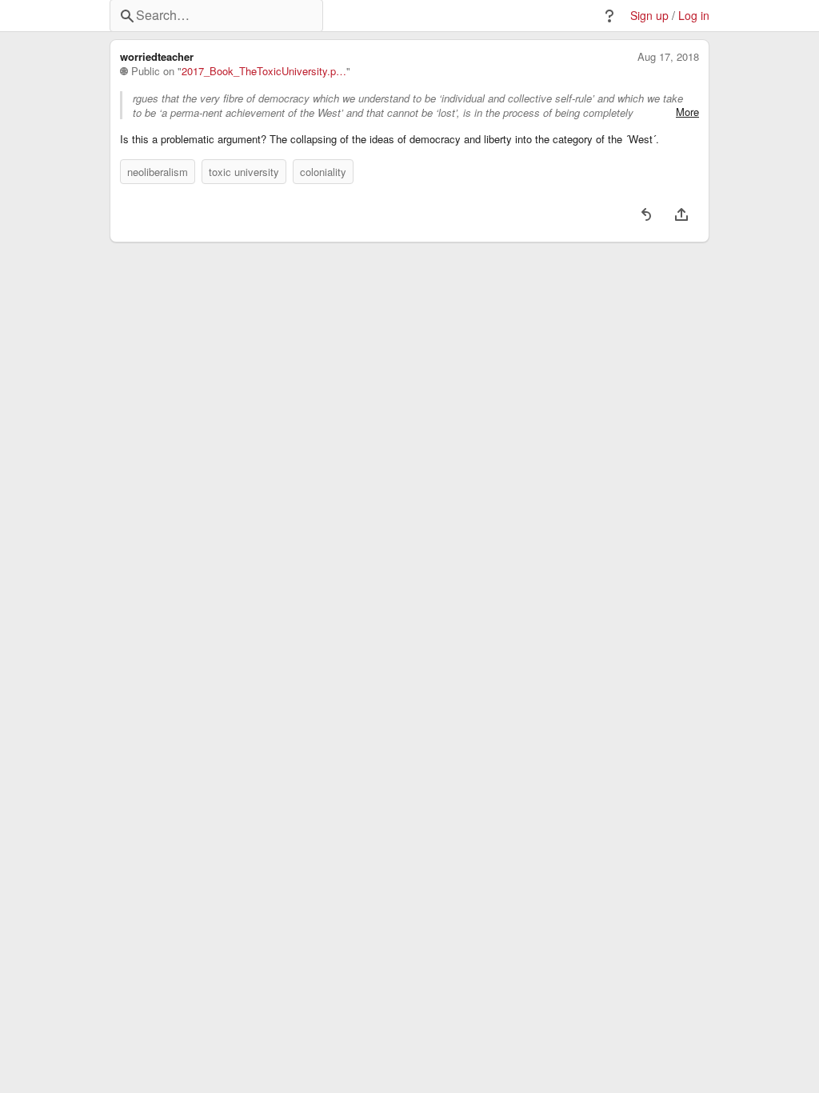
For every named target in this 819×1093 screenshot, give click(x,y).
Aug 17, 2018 (668, 57)
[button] (609, 16)
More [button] (687, 112)
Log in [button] (693, 15)
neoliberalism (157, 171)
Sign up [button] (649, 15)
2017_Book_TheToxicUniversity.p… (264, 71)
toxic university (244, 171)
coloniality (323, 171)
